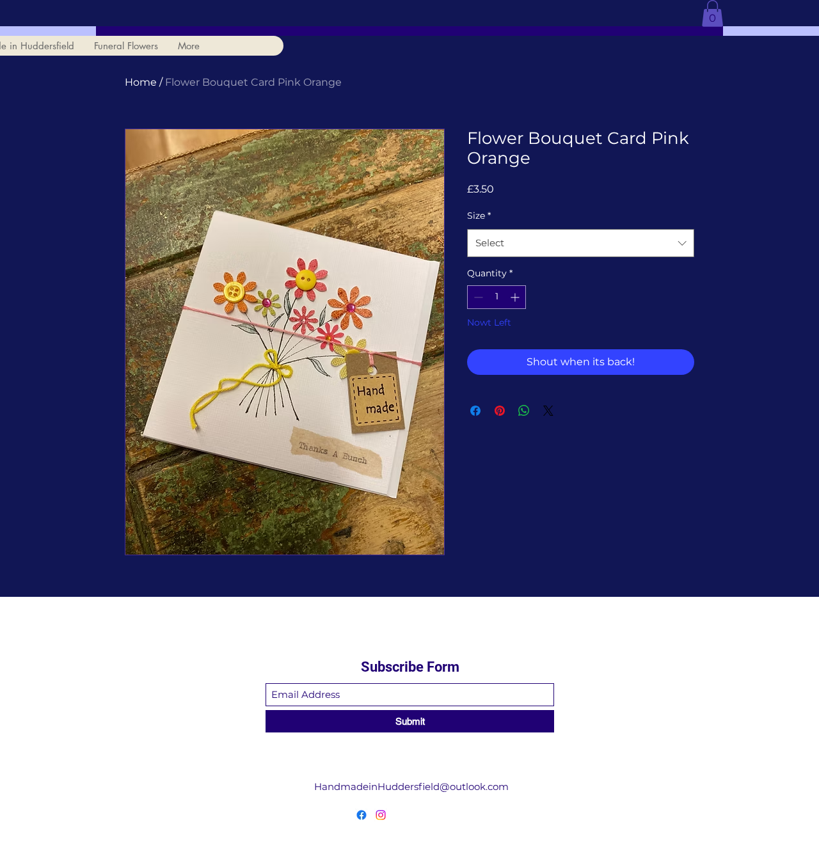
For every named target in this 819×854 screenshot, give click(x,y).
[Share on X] (548, 410)
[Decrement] (477, 297)
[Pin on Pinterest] (499, 410)
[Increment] (516, 297)
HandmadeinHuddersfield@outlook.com (411, 786)
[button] (712, 13)
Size (479, 215)
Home (141, 82)
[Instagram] (380, 815)
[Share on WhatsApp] (524, 410)
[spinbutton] (496, 297)
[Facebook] (361, 815)
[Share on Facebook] (475, 410)
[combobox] (580, 243)
